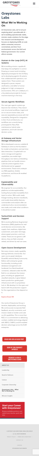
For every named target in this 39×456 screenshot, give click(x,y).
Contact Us (19, 440)
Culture (4, 380)
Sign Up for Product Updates (14, 348)
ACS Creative (23, 448)
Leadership (5, 370)
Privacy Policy (11, 436)
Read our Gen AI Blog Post (14, 339)
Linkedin (19, 445)
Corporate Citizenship (9, 385)
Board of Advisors (7, 375)
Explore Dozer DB (7, 297)
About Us (5, 365)
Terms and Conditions (24, 436)
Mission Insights (7, 396)
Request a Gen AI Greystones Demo (14, 358)
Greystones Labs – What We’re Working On (10, 390)
